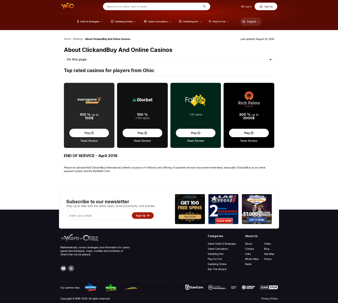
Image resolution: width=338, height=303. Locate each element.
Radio (248, 264)
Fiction (268, 258)
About (248, 243)
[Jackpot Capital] (257, 209)
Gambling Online (217, 264)
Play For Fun (215, 258)
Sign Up (268, 6)
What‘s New (252, 258)
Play (87, 133)
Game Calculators (218, 248)
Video (267, 243)
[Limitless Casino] (190, 209)
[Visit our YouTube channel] (63, 268)
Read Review (89, 140)
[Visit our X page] (71, 268)
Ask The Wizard (217, 269)
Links (248, 253)
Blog (266, 248)
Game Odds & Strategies (222, 243)
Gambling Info (216, 253)
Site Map (269, 253)
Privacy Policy (269, 298)
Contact (249, 248)
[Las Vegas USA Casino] (223, 209)
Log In (248, 6)
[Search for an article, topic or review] (204, 6)
